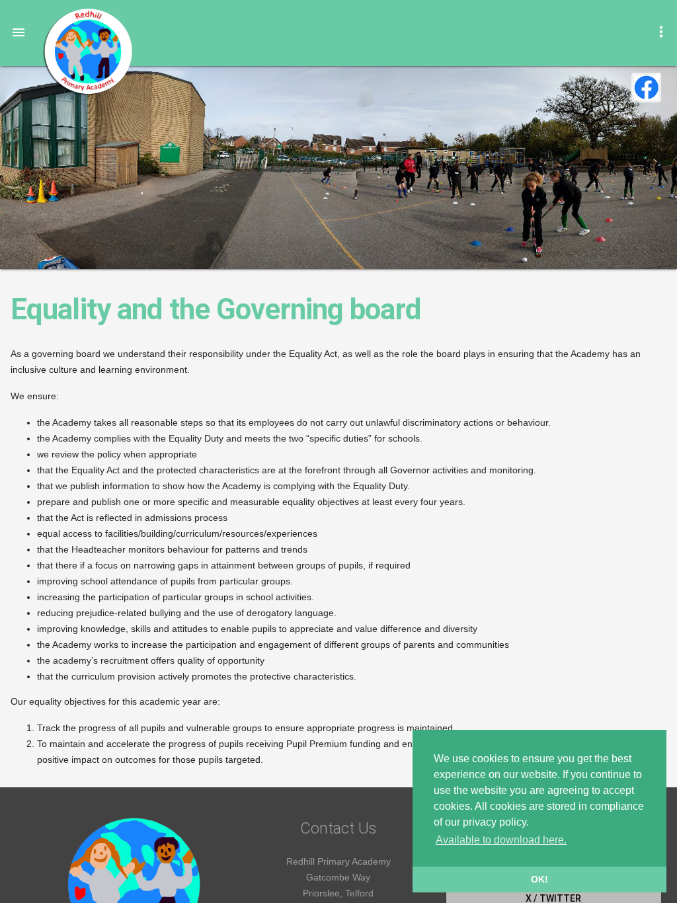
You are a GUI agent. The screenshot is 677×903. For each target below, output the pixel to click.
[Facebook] (646, 87)
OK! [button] (539, 879)
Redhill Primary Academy (87, 52)
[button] (18, 32)
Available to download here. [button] (501, 839)
